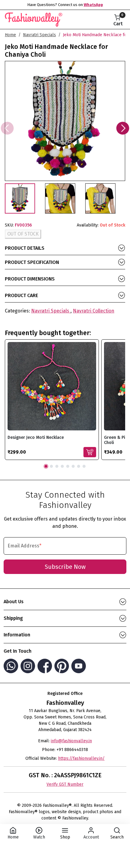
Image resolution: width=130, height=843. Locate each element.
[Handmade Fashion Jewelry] (33, 18)
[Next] (122, 128)
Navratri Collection (93, 311)
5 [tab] (67, 466)
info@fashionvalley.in (71, 740)
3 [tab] (56, 466)
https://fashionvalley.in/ (81, 758)
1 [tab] (45, 466)
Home (10, 34)
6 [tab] (73, 466)
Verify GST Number (65, 784)
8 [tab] (84, 466)
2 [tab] (51, 466)
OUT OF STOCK (23, 234)
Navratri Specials (39, 34)
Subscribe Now (65, 566)
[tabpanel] (52, 399)
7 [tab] (78, 466)
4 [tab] (62, 466)
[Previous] (7, 128)
